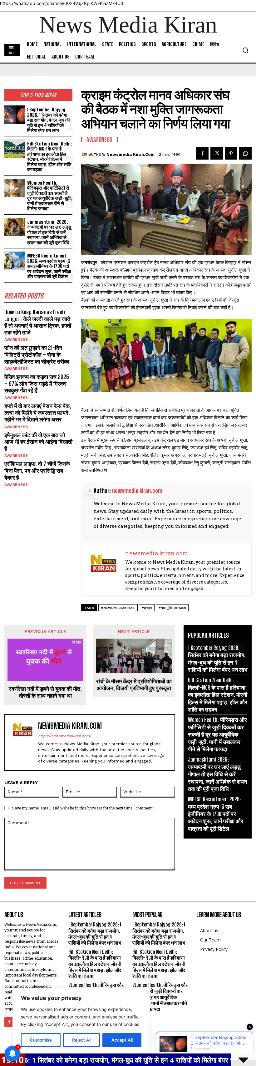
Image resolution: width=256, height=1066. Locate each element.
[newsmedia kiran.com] (85, 154)
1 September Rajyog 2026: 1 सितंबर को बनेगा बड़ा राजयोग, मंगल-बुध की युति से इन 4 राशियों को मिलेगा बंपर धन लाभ (48, 120)
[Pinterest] (231, 153)
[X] (216, 153)
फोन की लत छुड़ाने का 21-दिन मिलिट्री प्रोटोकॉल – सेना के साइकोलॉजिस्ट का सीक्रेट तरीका (36, 354)
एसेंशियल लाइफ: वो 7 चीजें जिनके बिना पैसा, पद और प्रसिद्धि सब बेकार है (37, 470)
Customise (41, 1040)
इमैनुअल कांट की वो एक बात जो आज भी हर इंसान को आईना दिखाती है (38, 441)
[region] (81, 1020)
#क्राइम (147, 608)
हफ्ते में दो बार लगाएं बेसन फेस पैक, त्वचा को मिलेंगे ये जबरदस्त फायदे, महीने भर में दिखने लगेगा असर (37, 412)
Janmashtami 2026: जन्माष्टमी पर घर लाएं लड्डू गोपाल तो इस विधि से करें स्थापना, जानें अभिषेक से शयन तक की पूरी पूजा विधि (49, 232)
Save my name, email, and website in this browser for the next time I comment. (83, 807)
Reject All (81, 1040)
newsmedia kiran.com (130, 154)
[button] (245, 50)
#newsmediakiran (118, 608)
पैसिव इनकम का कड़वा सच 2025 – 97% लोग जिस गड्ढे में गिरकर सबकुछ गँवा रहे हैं (36, 383)
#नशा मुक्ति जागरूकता (172, 608)
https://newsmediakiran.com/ (64, 736)
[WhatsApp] (245, 153)
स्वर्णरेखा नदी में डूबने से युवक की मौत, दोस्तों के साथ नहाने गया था (45, 692)
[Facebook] (202, 153)
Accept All (122, 1040)
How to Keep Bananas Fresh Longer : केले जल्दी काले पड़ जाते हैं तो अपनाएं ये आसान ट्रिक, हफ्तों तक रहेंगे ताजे (37, 322)
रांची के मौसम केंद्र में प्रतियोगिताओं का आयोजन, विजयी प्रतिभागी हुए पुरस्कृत (134, 684)
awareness (16, 339)
